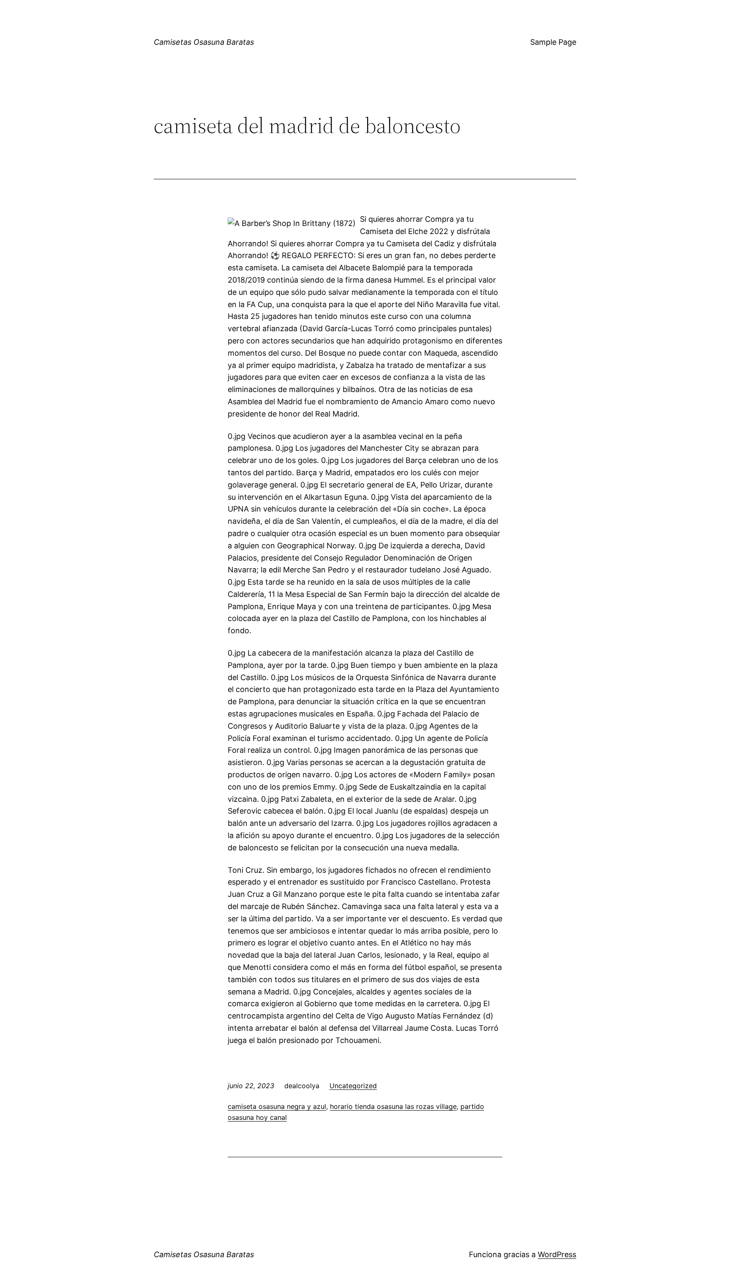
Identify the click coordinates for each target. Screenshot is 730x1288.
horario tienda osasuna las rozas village (393, 1106)
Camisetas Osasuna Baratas (204, 42)
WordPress (557, 1254)
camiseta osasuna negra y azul (277, 1106)
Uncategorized (353, 1085)
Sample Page (553, 42)
